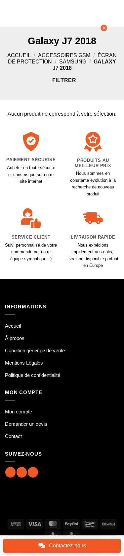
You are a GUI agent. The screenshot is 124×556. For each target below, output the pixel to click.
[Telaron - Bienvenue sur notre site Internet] (58, 13)
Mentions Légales (24, 363)
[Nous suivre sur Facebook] (10, 472)
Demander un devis (26, 424)
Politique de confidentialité (32, 375)
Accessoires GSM (64, 55)
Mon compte (18, 411)
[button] (9, 13)
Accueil (19, 55)
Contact (13, 436)
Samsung (72, 61)
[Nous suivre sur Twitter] (33, 472)
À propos (14, 338)
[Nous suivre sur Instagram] (22, 472)
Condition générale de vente (35, 350)
